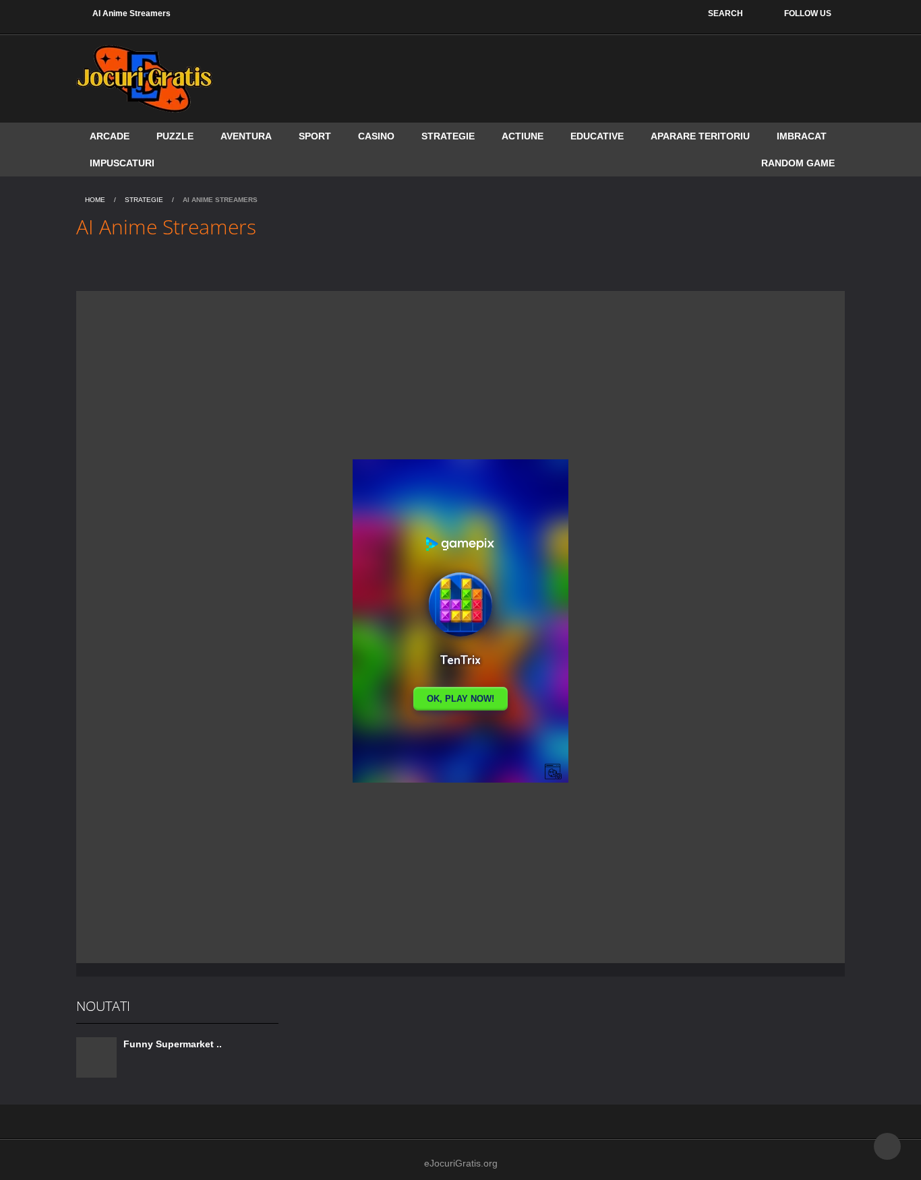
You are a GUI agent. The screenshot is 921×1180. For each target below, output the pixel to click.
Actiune (522, 136)
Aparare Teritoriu (700, 136)
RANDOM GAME (798, 163)
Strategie (448, 136)
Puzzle (175, 136)
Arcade (109, 136)
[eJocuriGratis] (144, 78)
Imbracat (802, 136)
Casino (376, 136)
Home (95, 199)
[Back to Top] (887, 1146)
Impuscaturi (122, 163)
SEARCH (725, 13)
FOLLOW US (807, 13)
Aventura (246, 136)
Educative (597, 136)
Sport (315, 136)
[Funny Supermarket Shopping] (96, 1056)
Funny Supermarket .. (172, 1044)
